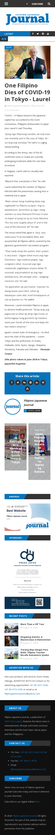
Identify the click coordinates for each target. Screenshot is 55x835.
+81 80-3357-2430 (39, 685)
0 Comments (13, 110)
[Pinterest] (43, 382)
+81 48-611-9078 (27, 760)
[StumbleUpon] (27, 388)
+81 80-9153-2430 (14, 689)
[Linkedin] (36, 382)
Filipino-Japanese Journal (18, 105)
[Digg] (24, 382)
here (37, 801)
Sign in (36, 11)
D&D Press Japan (13, 721)
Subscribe (37, 3)
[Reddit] (30, 382)
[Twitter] (18, 382)
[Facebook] (11, 382)
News (9, 47)
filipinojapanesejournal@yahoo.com (22, 693)
